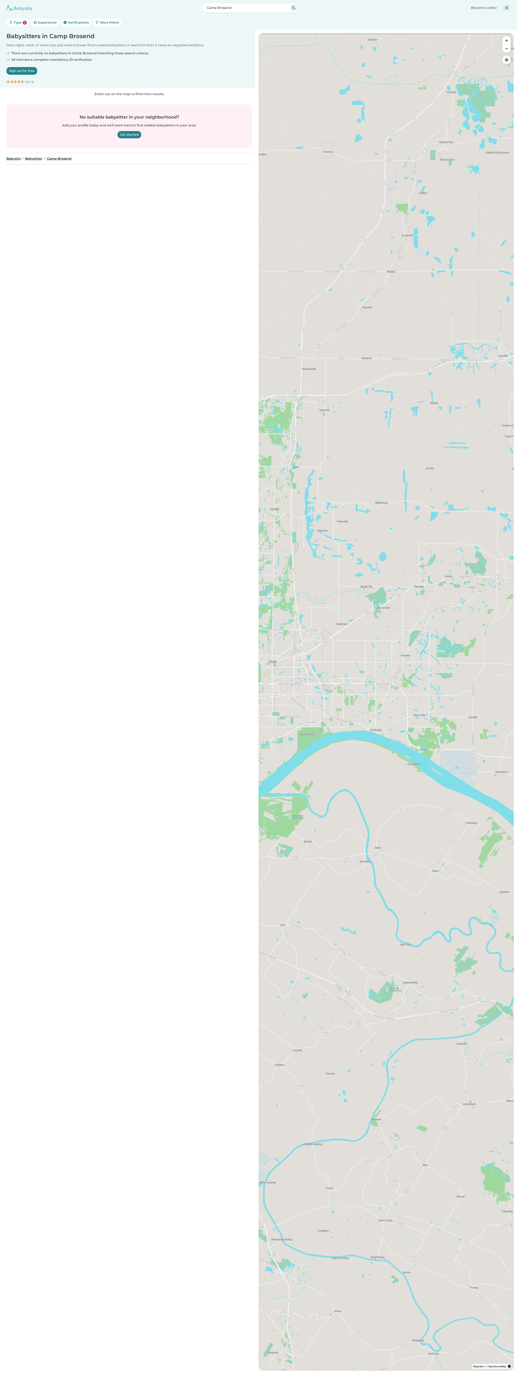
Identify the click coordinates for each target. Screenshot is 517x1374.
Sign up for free (22, 71)
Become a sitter (484, 8)
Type (19, 22)
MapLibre (478, 1366)
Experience (47, 22)
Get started (129, 135)
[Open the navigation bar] (507, 8)
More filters (109, 22)
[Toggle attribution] (509, 1366)
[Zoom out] (506, 48)
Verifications (78, 22)
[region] (386, 702)
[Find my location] (506, 60)
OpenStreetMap (497, 1366)
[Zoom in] (506, 40)
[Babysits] (19, 8)
